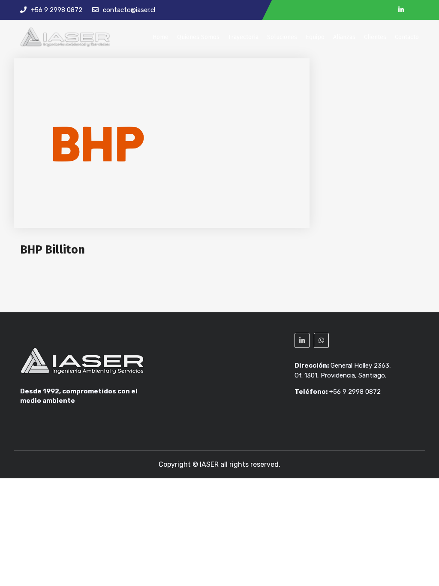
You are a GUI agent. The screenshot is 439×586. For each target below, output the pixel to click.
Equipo (315, 37)
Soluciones (282, 37)
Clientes (375, 37)
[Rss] (415, 10)
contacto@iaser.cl (129, 10)
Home (160, 37)
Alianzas (344, 37)
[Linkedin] (401, 10)
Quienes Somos (198, 37)
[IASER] (65, 37)
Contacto (407, 37)
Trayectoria (243, 37)
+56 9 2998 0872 (56, 10)
